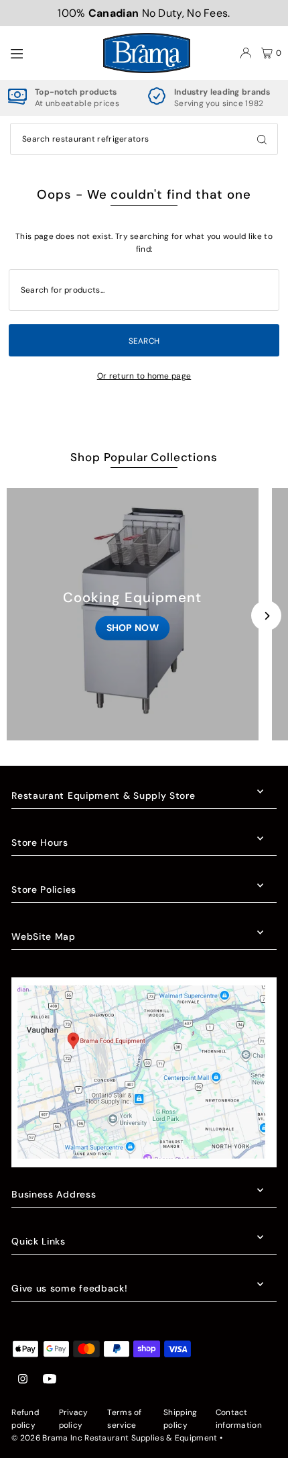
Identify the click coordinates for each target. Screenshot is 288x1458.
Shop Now (132, 628)
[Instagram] (22, 1380)
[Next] (266, 616)
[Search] (262, 139)
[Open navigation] (50, 52)
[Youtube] (49, 1380)
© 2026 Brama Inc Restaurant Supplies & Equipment (114, 1437)
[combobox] (144, 139)
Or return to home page (144, 376)
